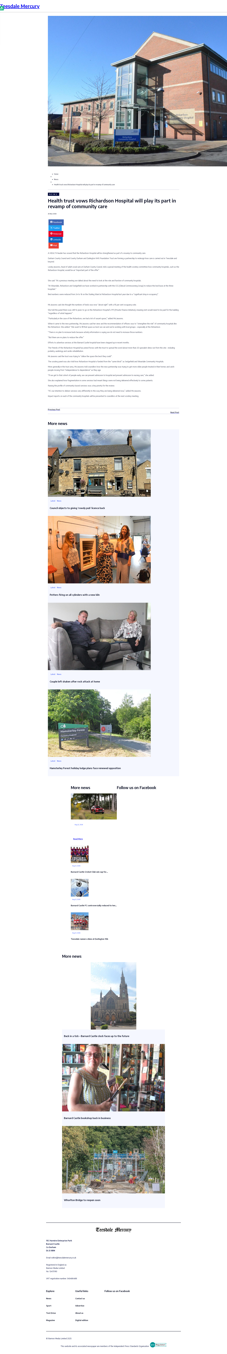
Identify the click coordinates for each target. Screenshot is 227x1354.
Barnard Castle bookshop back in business (87, 1117)
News (56, 179)
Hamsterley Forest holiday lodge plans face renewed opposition (85, 768)
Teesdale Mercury (20, 6)
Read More (78, 839)
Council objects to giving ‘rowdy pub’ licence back (77, 507)
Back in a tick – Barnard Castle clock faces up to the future (96, 1035)
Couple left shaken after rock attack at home (75, 681)
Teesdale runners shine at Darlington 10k (89, 939)
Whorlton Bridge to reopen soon (82, 1200)
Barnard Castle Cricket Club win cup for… (89, 872)
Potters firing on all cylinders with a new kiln (75, 594)
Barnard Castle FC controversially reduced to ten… (94, 905)
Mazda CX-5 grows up (85, 831)
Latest (53, 501)
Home (56, 174)
